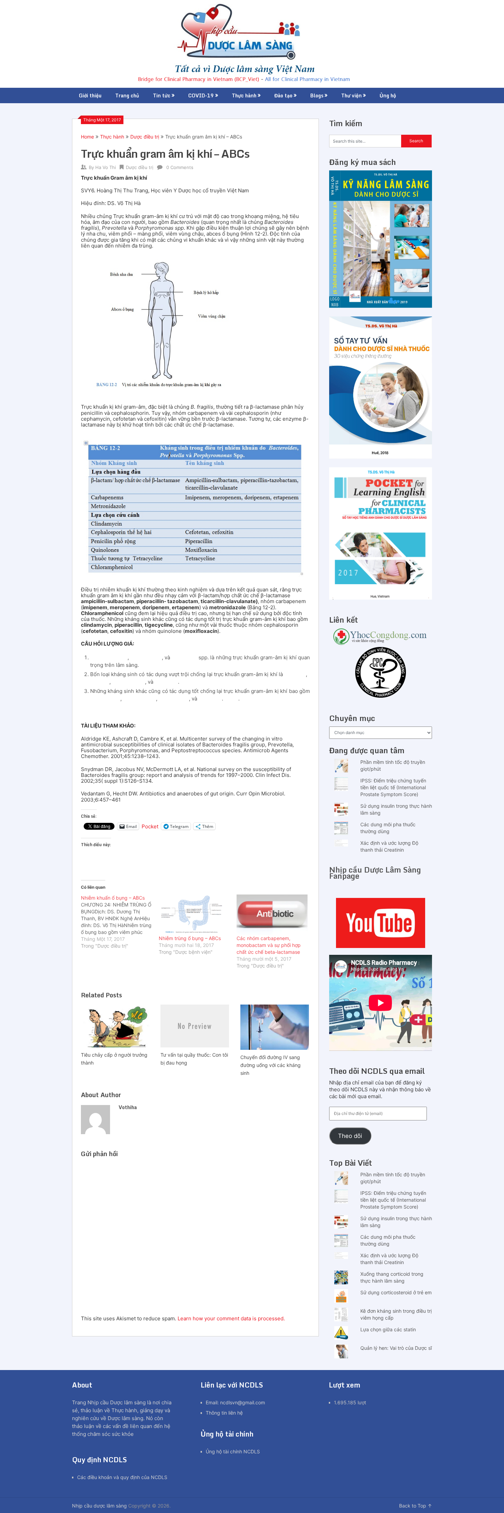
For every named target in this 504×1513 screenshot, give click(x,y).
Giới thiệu (90, 95)
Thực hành (244, 95)
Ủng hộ (388, 95)
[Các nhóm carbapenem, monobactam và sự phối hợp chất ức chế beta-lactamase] (272, 914)
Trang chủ (127, 95)
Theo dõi (350, 1135)
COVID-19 (201, 95)
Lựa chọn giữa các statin (388, 1329)
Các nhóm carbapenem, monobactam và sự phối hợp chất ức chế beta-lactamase (269, 945)
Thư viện (351, 95)
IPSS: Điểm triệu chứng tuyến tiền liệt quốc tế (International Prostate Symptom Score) (393, 787)
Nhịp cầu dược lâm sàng (99, 1506)
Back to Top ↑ (415, 1506)
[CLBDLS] (380, 673)
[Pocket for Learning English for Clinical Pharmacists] (380, 598)
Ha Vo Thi (105, 167)
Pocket (150, 826)
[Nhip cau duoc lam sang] (380, 923)
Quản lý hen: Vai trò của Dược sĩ (396, 1348)
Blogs (316, 95)
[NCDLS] (252, 44)
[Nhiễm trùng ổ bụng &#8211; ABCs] (194, 914)
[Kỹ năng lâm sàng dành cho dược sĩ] (380, 306)
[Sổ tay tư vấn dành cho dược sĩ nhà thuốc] (380, 457)
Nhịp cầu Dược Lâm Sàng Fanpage (375, 873)
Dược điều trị (144, 137)
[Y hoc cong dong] (380, 643)
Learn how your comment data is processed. (231, 1318)
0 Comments (179, 167)
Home (87, 137)
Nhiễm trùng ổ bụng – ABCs (190, 938)
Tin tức (161, 95)
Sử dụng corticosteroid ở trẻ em (396, 1292)
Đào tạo (283, 95)
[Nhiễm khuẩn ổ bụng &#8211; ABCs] (120, 921)
